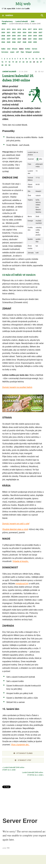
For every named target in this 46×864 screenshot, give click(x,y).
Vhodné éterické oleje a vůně (15, 529)
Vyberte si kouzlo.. (21, 561)
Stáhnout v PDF (24, 760)
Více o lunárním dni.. (20, 744)
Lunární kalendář (21, 21)
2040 (32, 21)
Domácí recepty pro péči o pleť (15, 523)
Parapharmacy (7, 21)
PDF (42, 72)
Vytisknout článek (24, 753)
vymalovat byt (21, 583)
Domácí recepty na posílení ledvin (17, 387)
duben (4, 24)
